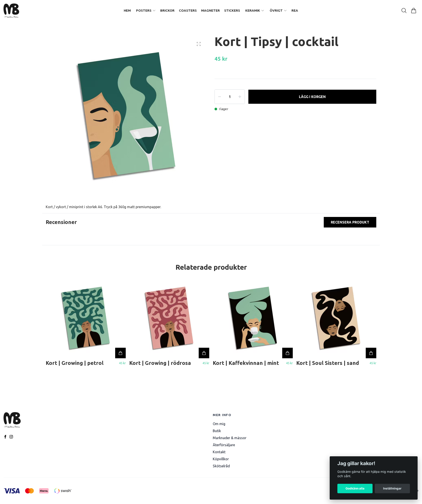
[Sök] (404, 10)
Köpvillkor (221, 459)
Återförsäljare (224, 445)
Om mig (219, 424)
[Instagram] (11, 436)
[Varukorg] (413, 10)
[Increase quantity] (240, 97)
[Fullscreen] (198, 44)
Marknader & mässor (229, 438)
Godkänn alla (355, 488)
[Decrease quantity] (219, 97)
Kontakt (219, 452)
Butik (217, 431)
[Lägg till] (120, 353)
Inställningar (392, 488)
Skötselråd (221, 466)
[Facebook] (5, 436)
